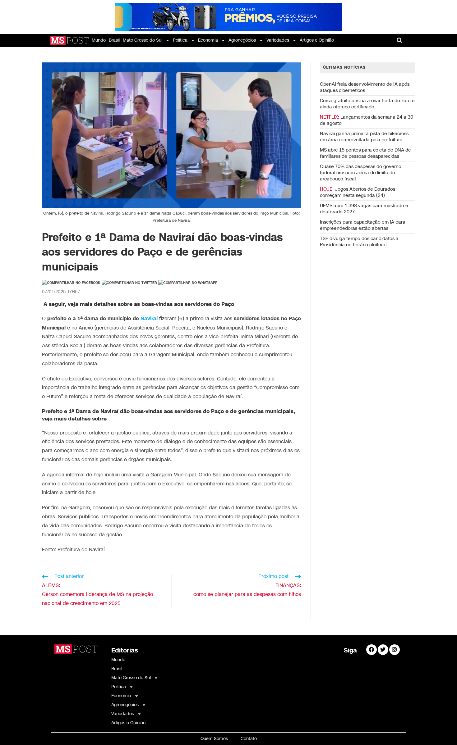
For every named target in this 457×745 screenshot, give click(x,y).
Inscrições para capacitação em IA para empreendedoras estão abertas (362, 225)
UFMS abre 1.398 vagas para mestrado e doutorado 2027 (364, 208)
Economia (208, 40)
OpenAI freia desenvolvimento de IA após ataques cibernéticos (364, 87)
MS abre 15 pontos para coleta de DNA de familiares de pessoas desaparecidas (365, 153)
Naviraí (149, 318)
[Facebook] (371, 649)
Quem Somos (214, 739)
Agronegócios (242, 40)
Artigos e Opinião (317, 40)
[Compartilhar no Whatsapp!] (187, 283)
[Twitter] (383, 649)
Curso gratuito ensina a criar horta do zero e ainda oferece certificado (367, 104)
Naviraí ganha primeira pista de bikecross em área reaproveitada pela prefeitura (364, 136)
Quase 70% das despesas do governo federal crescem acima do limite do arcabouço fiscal (360, 172)
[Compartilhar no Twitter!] (129, 283)
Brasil (114, 40)
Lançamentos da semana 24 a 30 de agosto (366, 120)
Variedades (277, 40)
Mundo (99, 40)
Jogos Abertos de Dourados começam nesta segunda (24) (357, 192)
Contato (249, 739)
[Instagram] (394, 649)
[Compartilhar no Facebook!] (71, 283)
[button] (400, 40)
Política (180, 40)
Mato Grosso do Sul (142, 40)
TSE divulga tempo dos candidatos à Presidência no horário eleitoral (359, 241)
